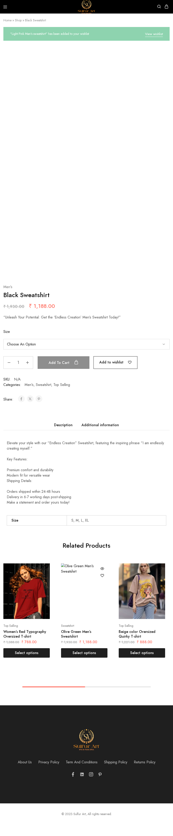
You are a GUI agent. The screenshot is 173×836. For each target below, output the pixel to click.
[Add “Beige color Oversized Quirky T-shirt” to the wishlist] (160, 575)
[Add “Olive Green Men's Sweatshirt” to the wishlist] (102, 575)
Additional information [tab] (100, 425)
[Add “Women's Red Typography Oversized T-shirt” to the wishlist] (44, 575)
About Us (25, 762)
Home (7, 20)
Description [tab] (63, 425)
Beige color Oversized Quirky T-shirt (137, 634)
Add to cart (60, 362)
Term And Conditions (82, 762)
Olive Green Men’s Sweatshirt (76, 634)
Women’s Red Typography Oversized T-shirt (24, 634)
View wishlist (154, 33)
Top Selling (61, 384)
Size (6, 331)
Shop (18, 20)
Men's (7, 286)
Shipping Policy (115, 762)
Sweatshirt (43, 384)
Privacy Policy (48, 762)
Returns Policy (144, 762)
